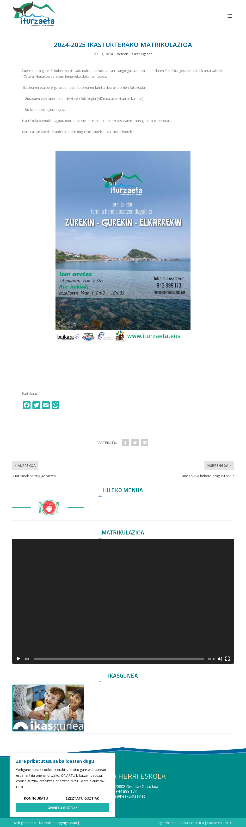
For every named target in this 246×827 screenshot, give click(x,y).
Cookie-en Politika (220, 823)
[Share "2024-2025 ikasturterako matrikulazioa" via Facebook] (125, 443)
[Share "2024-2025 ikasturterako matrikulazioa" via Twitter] (135, 443)
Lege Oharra (166, 823)
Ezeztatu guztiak (82, 798)
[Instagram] (66, 405)
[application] (123, 601)
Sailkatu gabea (141, 54)
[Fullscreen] (227, 658)
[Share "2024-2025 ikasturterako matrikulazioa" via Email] (144, 443)
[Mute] (219, 658)
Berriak (122, 54)
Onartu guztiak (63, 807)
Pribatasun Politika (191, 823)
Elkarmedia (44, 823)
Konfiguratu (36, 798)
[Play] (18, 658)
